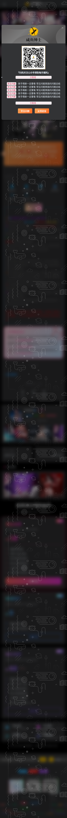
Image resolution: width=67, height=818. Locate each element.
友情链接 (42, 110)
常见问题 (25, 110)
